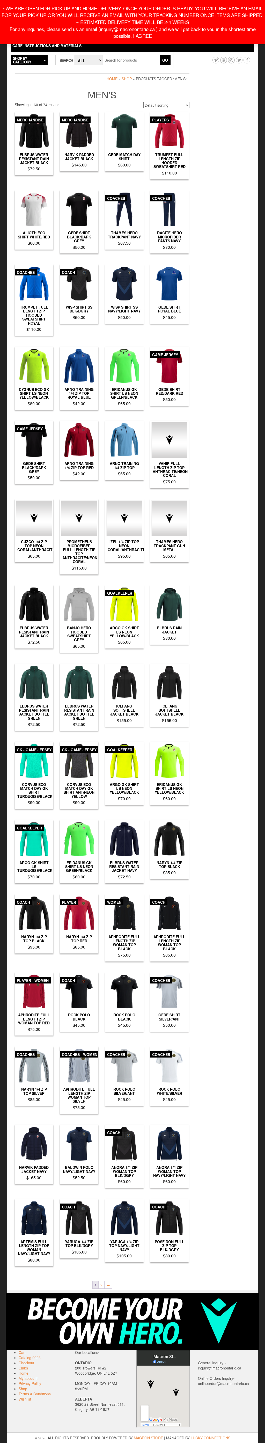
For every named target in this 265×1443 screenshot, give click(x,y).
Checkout (26, 1362)
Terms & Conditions (35, 1393)
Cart (22, 1352)
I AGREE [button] (142, 35)
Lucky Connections (210, 1437)
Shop (127, 78)
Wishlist (25, 1399)
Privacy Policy (30, 1383)
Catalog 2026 (30, 1357)
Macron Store (148, 1437)
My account (28, 1378)
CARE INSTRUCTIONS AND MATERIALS (47, 45)
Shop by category (22, 60)
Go (165, 60)
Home (112, 78)
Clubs (23, 1368)
